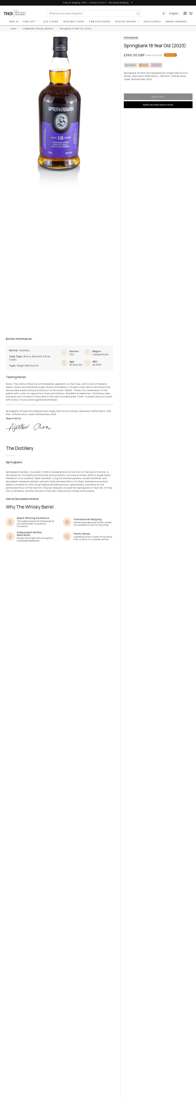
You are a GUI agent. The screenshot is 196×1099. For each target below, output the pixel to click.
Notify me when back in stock (158, 104)
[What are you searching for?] (138, 13)
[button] (192, 13)
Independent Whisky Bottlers (38, 28)
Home (13, 28)
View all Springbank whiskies (22, 498)
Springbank (131, 37)
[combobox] (94, 13)
